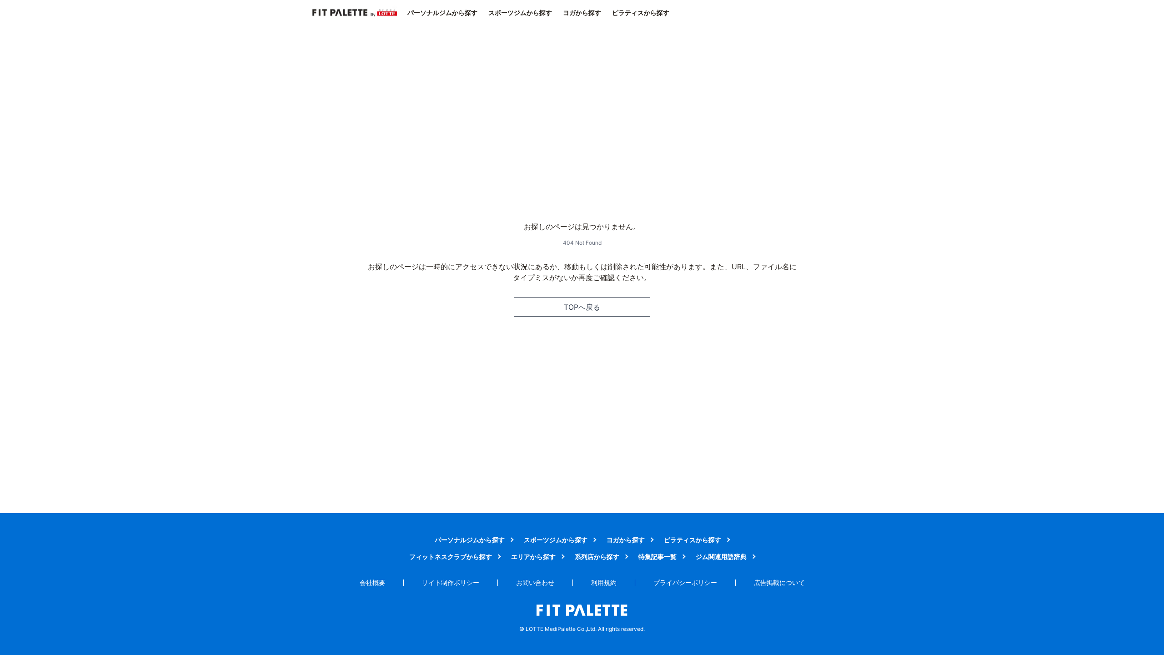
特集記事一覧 (657, 556)
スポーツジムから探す (520, 13)
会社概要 (372, 582)
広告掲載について (779, 582)
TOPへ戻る (582, 307)
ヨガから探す (582, 13)
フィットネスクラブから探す (450, 556)
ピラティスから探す (640, 13)
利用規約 (604, 582)
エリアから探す (533, 556)
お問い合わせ (535, 582)
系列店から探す (597, 556)
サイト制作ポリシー (450, 582)
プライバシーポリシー (685, 582)
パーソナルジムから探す (442, 13)
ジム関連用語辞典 (721, 556)
